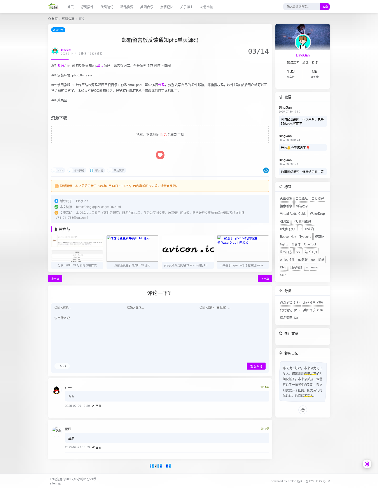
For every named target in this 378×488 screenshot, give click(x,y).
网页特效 (296, 267)
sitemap (55, 483)
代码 (161, 84)
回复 (98, 405)
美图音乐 (146, 6)
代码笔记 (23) (290, 310)
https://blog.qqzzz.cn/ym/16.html (98, 206)
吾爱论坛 (302, 198)
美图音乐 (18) (313, 310)
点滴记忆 (166, 6)
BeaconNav (288, 236)
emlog (292, 481)
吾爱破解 (318, 198)
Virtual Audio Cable (293, 213)
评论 (163, 134)
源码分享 (68, 18)
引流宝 (284, 221)
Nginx (284, 244)
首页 (70, 6)
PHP (60, 170)
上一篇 (55, 278)
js (307, 267)
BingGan (66, 49)
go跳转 (303, 259)
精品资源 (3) (289, 317)
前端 (321, 259)
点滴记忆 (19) (290, 302)
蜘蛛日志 (286, 252)
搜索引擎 (286, 206)
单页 (100, 65)
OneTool (310, 244)
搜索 (325, 7)
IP (300, 229)
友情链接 (206, 6)
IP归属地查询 (302, 221)
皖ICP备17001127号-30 (313, 481)
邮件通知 (79, 170)
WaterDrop (317, 213)
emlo (314, 267)
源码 (60, 65)
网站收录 (302, 206)
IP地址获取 (287, 229)
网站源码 (119, 170)
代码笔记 (107, 6)
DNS (283, 267)
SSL (298, 252)
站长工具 (311, 252)
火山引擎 (286, 198)
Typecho (305, 236)
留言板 (99, 170)
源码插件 (87, 6)
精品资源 (126, 6)
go (313, 259)
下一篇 (265, 278)
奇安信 (296, 244)
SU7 (283, 275)
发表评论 (256, 366)
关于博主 (186, 6)
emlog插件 (287, 259)
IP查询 (309, 229)
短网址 (319, 236)
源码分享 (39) (313, 302)
